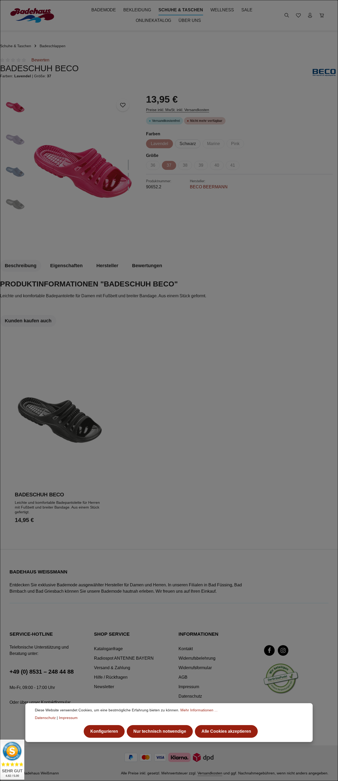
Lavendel (159, 143)
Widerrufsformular (195, 667)
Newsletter (104, 686)
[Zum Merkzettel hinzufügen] (122, 105)
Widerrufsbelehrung (197, 658)
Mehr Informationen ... (199, 710)
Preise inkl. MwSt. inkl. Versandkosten (177, 110)
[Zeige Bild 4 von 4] (128, 188)
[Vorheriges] (104, 241)
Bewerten (40, 60)
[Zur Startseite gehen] (32, 15)
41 (232, 165)
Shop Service (112, 634)
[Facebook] (269, 650)
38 (185, 165)
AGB (183, 677)
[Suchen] (286, 15)
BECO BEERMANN (209, 187)
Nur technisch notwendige (159, 731)
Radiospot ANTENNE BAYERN (124, 658)
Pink (235, 143)
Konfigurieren (104, 731)
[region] (70, 170)
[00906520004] (82, 171)
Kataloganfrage (108, 648)
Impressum (189, 686)
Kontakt (186, 648)
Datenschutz (190, 696)
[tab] (20, 266)
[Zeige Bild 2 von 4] (128, 175)
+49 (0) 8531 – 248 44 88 (42, 671)
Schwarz (188, 143)
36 (153, 165)
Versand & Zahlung (112, 667)
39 (201, 165)
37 (169, 165)
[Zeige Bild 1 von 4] (128, 165)
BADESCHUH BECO (39, 494)
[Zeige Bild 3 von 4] (128, 182)
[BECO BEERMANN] (324, 72)
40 (216, 165)
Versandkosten (210, 773)
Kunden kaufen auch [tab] (28, 320)
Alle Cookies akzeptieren (226, 731)
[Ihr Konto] (310, 15)
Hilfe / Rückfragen (111, 677)
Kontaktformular (56, 702)
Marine (213, 143)
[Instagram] (283, 650)
